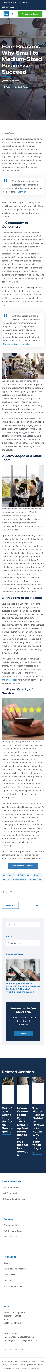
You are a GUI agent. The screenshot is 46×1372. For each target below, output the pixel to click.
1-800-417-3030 (11, 1333)
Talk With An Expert (23, 866)
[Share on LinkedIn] (11, 891)
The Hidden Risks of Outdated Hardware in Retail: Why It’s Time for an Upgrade (38, 1130)
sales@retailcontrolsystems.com (19, 1337)
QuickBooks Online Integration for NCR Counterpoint (7, 1120)
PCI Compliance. (34, 1368)
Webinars (8, 1280)
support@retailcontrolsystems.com (20, 1340)
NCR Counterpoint (10, 1193)
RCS (6, 851)
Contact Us (23, 1034)
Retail (8, 87)
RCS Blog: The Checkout (15, 1269)
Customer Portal (9, 2)
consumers (10, 875)
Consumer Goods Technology (17, 344)
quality (38, 875)
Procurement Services (14, 1225)
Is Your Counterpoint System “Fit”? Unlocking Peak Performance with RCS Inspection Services (23, 1132)
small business (20, 879)
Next (38, 905)
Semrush (22, 192)
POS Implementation (13, 1231)
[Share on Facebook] (3, 891)
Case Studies (9, 1274)
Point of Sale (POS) (11, 1187)
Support (23, 2)
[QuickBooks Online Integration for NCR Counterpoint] (8, 1081)
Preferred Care (10, 1237)
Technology (37, 879)
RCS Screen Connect (13, 1286)
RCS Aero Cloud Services (13, 1199)
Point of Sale (25, 875)
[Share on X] (7, 891)
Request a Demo (30, 14)
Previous (10, 905)
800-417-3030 (8, 7)
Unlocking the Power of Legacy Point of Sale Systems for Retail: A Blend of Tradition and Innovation (23, 987)
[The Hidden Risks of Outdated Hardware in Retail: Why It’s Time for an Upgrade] (38, 1080)
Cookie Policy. (14, 1365)
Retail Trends (23, 87)
